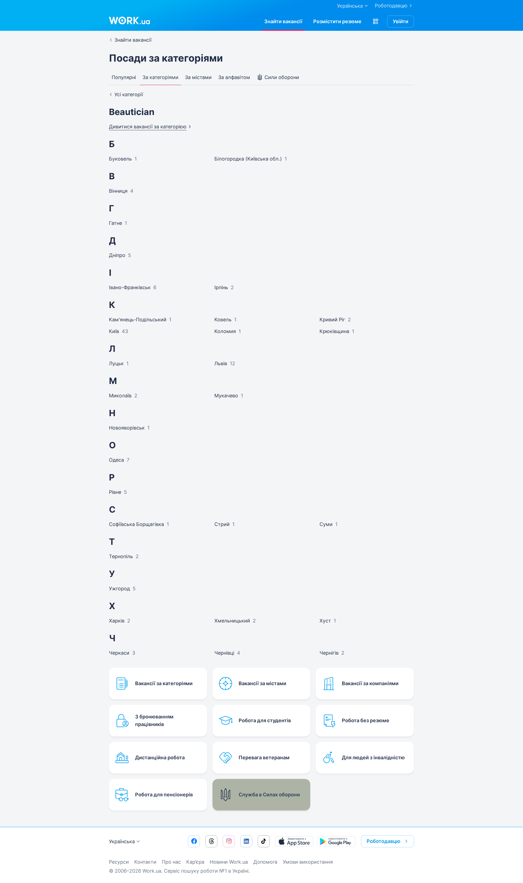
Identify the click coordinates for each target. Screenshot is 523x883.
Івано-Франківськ (130, 287)
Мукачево (226, 395)
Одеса (116, 460)
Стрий (222, 524)
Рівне (115, 492)
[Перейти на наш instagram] (229, 841)
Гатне (115, 223)
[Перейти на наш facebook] (194, 841)
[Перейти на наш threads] (211, 841)
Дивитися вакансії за (148, 126)
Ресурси (119, 862)
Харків (116, 621)
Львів (220, 363)
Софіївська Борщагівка (136, 524)
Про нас (171, 862)
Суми (326, 524)
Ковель (223, 319)
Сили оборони (281, 77)
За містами (198, 77)
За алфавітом (234, 77)
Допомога (265, 862)
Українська (122, 841)
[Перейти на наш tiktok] (264, 841)
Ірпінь (221, 287)
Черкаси (119, 653)
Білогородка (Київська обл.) (248, 159)
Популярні (124, 77)
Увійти (400, 21)
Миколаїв (120, 395)
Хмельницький (232, 621)
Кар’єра (195, 862)
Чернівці (224, 653)
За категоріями (160, 77)
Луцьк (116, 363)
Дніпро (117, 255)
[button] (376, 21)
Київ (114, 331)
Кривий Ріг (332, 319)
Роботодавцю (391, 5)
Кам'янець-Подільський (137, 319)
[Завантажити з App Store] (294, 841)
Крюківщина (334, 331)
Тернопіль (121, 556)
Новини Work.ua (229, 862)
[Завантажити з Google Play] (336, 841)
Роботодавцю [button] (383, 841)
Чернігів (329, 653)
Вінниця (118, 191)
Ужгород (119, 588)
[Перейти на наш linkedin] (246, 841)
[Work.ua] (129, 20)
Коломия (225, 331)
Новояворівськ (127, 428)
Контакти (145, 862)
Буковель (120, 159)
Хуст (325, 621)
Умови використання (308, 862)
